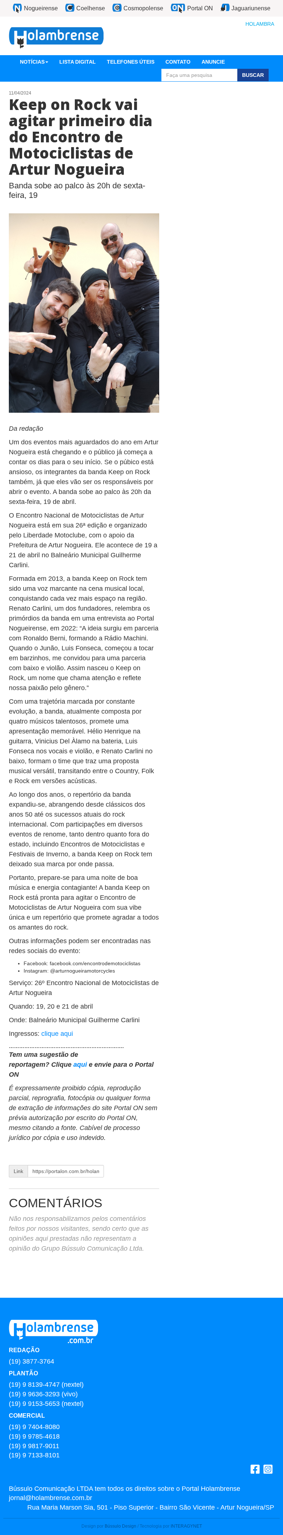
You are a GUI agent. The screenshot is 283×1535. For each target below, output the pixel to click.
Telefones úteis (130, 62)
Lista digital (77, 62)
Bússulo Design (120, 1526)
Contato (178, 62)
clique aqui (57, 1033)
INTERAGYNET (186, 1526)
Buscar (253, 75)
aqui (81, 1064)
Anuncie (213, 62)
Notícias (32, 62)
